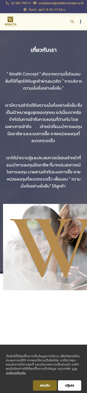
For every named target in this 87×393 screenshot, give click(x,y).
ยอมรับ (45, 385)
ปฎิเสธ (69, 385)
